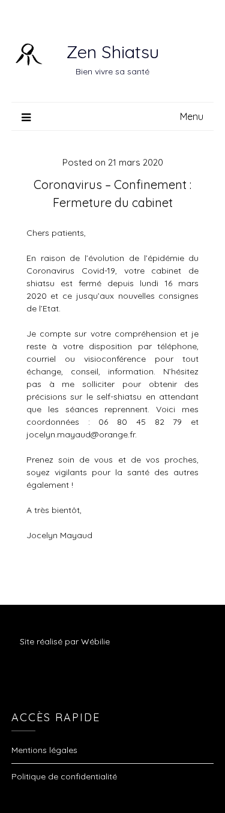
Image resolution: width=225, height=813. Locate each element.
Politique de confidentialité (64, 776)
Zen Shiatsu (112, 51)
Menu (191, 116)
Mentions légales (44, 750)
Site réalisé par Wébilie (65, 641)
